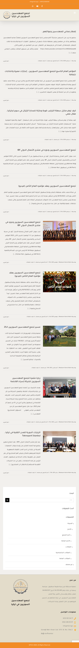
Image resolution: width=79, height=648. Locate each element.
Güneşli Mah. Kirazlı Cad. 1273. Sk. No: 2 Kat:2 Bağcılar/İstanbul (57, 631)
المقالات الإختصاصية (63, 553)
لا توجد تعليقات (42, 61)
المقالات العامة (64, 559)
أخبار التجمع (56, 61)
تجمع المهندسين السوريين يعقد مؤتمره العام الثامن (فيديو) (47, 186)
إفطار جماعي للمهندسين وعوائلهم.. (59, 32)
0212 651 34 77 (68, 618)
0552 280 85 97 (67, 622)
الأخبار (69, 529)
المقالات (68, 547)
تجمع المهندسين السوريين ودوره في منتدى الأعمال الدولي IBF (46, 150)
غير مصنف (49, 61)
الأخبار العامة (65, 541)
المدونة (70, 523)
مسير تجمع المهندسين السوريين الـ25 (22, 327)
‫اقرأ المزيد (5, 61)
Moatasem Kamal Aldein (65, 262)
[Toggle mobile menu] (75, 13)
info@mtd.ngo (34, 2)
